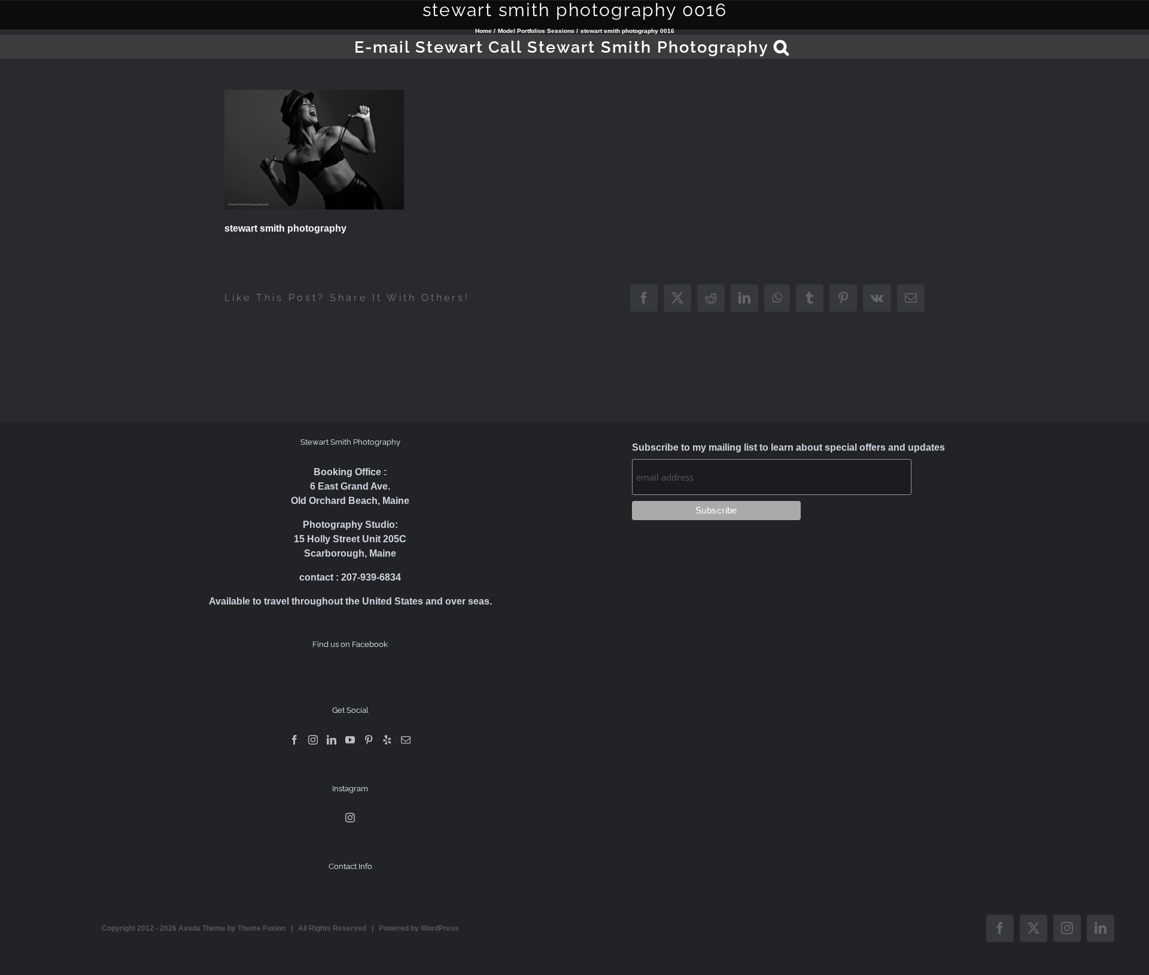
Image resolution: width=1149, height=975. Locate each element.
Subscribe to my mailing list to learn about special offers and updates (788, 447)
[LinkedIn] (331, 740)
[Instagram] (313, 740)
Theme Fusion (261, 928)
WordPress (440, 928)
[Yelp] (387, 740)
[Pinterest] (368, 740)
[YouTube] (350, 740)
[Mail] (406, 740)
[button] (782, 47)
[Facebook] (294, 740)
